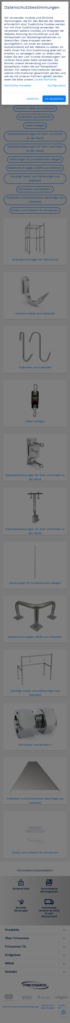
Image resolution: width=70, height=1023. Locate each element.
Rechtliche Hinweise (17, 85)
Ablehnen (32, 98)
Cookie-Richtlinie (45, 79)
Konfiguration (57, 85)
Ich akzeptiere (54, 98)
